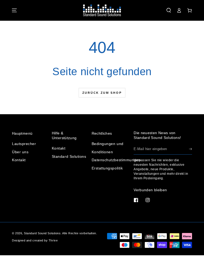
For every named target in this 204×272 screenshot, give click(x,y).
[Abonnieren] (190, 149)
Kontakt (19, 160)
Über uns (20, 152)
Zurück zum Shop (102, 92)
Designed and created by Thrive (35, 240)
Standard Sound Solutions (42, 233)
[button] (168, 10)
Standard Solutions (69, 156)
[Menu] (14, 10)
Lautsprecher (24, 144)
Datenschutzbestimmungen (116, 160)
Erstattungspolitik (107, 168)
